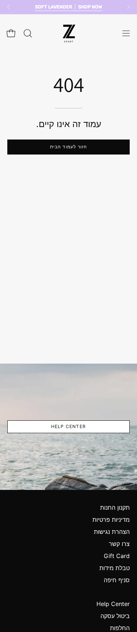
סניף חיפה (117, 580)
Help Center (68, 426)
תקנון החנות (115, 507)
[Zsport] (69, 33)
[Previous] (8, 7)
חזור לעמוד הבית (68, 146)
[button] (27, 33)
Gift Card (117, 555)
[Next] (128, 7)
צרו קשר (119, 543)
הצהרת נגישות (112, 531)
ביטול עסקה (115, 616)
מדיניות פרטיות (111, 519)
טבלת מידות (114, 568)
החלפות (120, 628)
